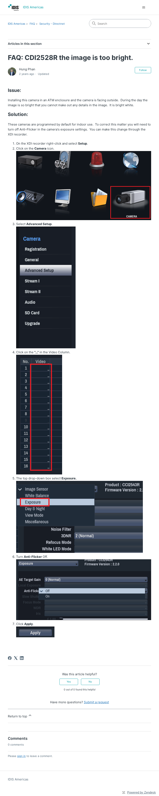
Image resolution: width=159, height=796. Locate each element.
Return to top (18, 716)
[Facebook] (10, 658)
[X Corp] (16, 658)
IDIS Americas (16, 23)
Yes (69, 681)
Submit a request (96, 702)
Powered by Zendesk (141, 792)
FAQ (32, 23)
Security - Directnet (52, 23)
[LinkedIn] (22, 658)
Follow (143, 70)
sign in (21, 756)
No (90, 681)
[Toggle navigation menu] (143, 7)
